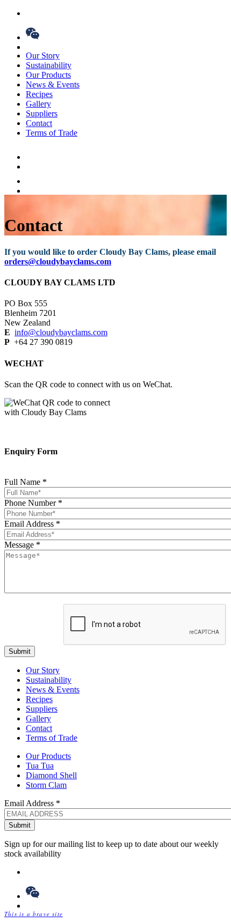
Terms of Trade (51, 132)
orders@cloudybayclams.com (57, 261)
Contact (39, 123)
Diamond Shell (51, 775)
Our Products (48, 74)
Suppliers (41, 113)
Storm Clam (46, 785)
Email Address (32, 523)
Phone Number (33, 502)
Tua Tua (40, 765)
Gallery (38, 103)
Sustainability (48, 65)
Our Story (43, 55)
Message (22, 544)
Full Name (25, 481)
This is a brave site (33, 914)
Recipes (39, 94)
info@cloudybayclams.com (61, 332)
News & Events (53, 84)
